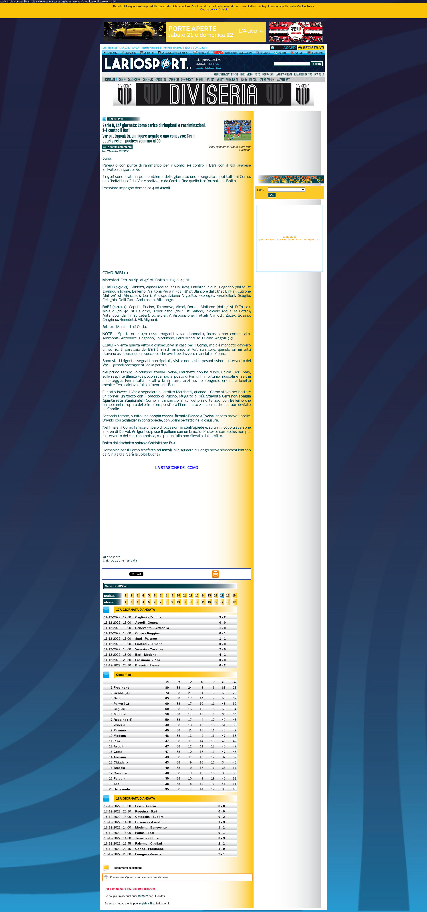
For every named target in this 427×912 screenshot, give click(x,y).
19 (234, 595)
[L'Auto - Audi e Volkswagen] (185, 40)
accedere (143, 896)
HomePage (110, 79)
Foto (257, 74)
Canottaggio (267, 79)
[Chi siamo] (105, 53)
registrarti (145, 903)
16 (215, 595)
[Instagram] (309, 53)
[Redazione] (123, 53)
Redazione (130, 52)
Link (242, 74)
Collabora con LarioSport (175, 52)
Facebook (265, 52)
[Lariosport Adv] (289, 271)
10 (178, 595)
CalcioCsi (174, 79)
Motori (253, 79)
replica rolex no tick (105, 1)
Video (250, 74)
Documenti (268, 74)
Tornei (199, 79)
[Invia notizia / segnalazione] (218, 53)
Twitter (282, 52)
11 (184, 595)
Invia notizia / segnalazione (238, 52)
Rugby (244, 79)
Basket (211, 79)
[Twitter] (275, 53)
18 (227, 595)
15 (209, 595)
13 (196, 595)
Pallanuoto (232, 79)
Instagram (317, 52)
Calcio (122, 79)
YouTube (299, 52)
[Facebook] (258, 53)
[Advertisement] (177, 231)
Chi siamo (112, 52)
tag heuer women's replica (77, 1)
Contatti (149, 52)
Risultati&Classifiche (226, 74)
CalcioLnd (148, 79)
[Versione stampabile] (215, 576)
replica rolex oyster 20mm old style (21, 1)
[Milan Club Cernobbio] (295, 40)
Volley (220, 79)
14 (203, 595)
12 (190, 595)
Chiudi (223, 9)
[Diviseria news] (213, 104)
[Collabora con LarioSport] (159, 53)
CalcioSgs (160, 79)
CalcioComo (134, 79)
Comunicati (187, 79)
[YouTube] (292, 53)
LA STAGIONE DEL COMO (176, 468)
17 (221, 595)
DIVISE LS (319, 74)
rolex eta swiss (51, 1)
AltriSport (283, 79)
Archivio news (284, 74)
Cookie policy (208, 9)
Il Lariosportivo (303, 74)
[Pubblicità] (195, 53)
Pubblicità (203, 52)
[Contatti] (141, 53)
